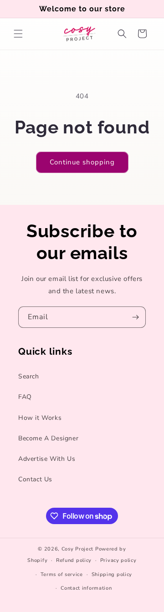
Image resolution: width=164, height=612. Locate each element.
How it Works (40, 417)
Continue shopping (82, 162)
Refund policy (74, 560)
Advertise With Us (46, 458)
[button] (18, 34)
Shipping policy (112, 574)
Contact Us (35, 479)
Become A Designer (48, 438)
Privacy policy (118, 560)
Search (28, 376)
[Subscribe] (135, 317)
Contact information (86, 588)
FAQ (25, 397)
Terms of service (62, 574)
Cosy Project (77, 549)
